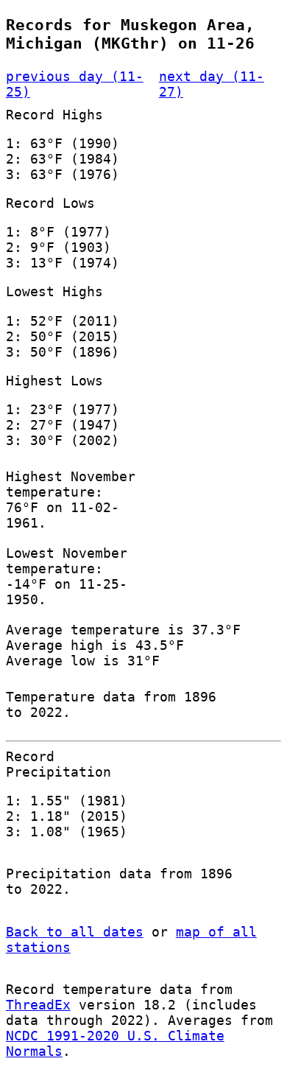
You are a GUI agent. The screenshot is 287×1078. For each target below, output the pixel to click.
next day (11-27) (211, 84)
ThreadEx (38, 1004)
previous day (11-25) (75, 84)
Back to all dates (75, 931)
